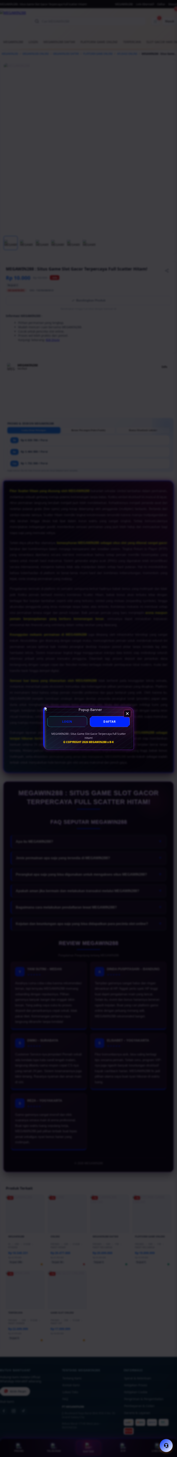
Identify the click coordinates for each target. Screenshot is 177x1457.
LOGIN (67, 722)
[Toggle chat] (166, 1445)
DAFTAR (109, 722)
